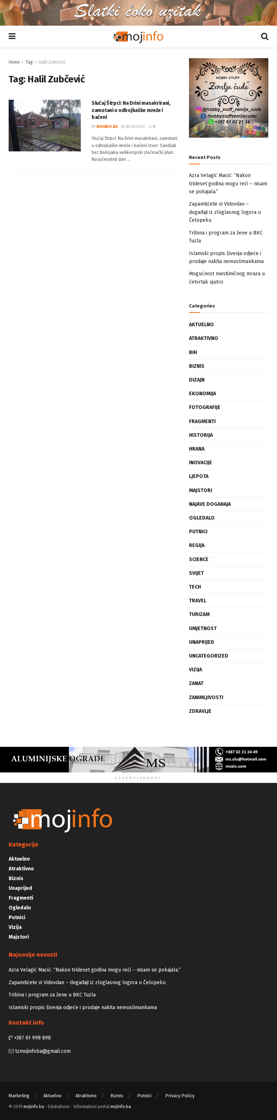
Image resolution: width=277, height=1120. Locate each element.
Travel (197, 601)
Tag (29, 62)
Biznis (197, 366)
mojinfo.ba (107, 127)
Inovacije (200, 463)
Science (198, 559)
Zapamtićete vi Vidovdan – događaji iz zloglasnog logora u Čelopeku (225, 212)
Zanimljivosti (206, 697)
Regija (197, 545)
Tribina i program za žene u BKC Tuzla (52, 995)
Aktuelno (201, 325)
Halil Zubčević (52, 62)
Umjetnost (203, 628)
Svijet (196, 573)
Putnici (198, 532)
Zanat (196, 683)
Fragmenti (202, 421)
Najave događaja (210, 504)
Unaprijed (201, 642)
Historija (201, 435)
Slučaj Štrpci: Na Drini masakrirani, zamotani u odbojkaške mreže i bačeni (131, 110)
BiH (193, 352)
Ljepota (198, 476)
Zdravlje (200, 711)
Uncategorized (208, 656)
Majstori (200, 490)
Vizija (195, 670)
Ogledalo (202, 518)
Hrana (197, 449)
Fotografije (204, 407)
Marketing (19, 1095)
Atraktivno (203, 338)
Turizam (199, 614)
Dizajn (197, 380)
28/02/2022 (134, 127)
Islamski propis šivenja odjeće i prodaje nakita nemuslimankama (83, 1007)
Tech (195, 587)
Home (14, 62)
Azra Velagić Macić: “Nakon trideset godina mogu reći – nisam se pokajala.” (228, 183)
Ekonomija (202, 394)
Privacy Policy (179, 1095)
